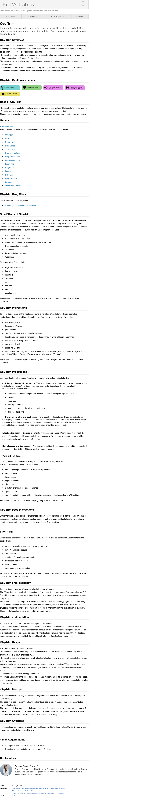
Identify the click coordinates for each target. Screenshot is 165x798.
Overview (9, 134)
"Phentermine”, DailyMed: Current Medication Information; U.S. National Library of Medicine (38, 789)
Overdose (9, 182)
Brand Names (11, 142)
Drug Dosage (11, 178)
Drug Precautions (12, 156)
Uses (7, 138)
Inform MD (9, 163)
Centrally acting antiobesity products (20, 205)
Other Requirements (13, 185)
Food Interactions (12, 160)
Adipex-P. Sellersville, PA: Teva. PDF (22, 791)
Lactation (9, 171)
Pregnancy (9, 167)
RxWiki (14, 796)
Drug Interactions (12, 153)
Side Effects (10, 149)
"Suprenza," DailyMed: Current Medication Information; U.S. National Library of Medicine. (38, 793)
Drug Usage (10, 174)
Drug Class (10, 145)
